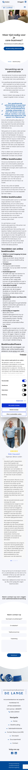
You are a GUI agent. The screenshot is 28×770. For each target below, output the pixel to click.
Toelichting (14, 638)
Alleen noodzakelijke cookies (14, 414)
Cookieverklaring (14, 765)
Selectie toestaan (14, 409)
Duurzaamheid (15, 739)
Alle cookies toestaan (14, 405)
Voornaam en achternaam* (14, 619)
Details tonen (19, 400)
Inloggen (20, 2)
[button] (12, 560)
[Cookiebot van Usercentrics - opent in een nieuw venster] (20, 355)
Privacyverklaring (14, 763)
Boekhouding (15, 725)
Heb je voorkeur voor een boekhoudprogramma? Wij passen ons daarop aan (15, 115)
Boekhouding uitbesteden (14, 48)
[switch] (24, 385)
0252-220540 (14, 712)
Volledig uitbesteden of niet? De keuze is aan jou (15, 111)
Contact (15, 743)
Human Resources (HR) (15, 732)
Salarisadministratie (15, 728)
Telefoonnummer (14, 632)
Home (15, 721)
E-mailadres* (14, 625)
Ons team (15, 736)
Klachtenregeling (14, 767)
